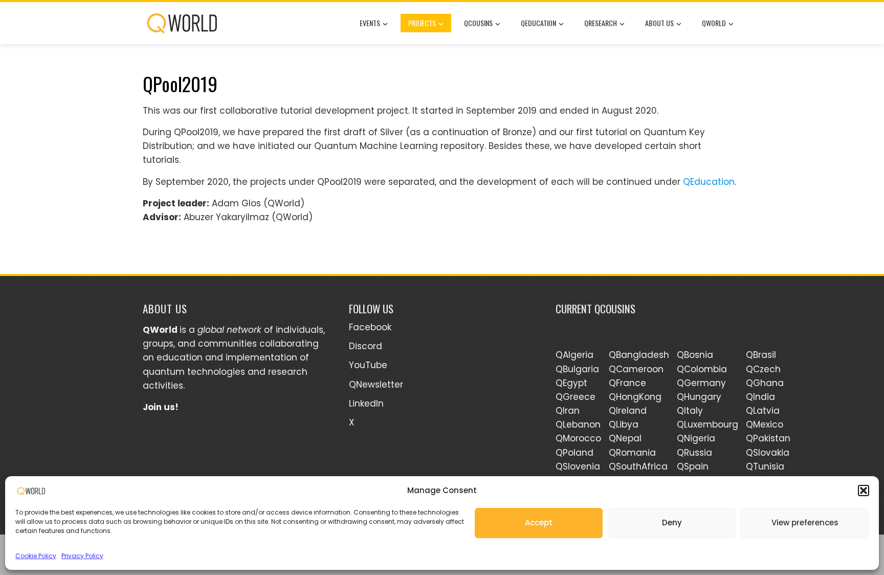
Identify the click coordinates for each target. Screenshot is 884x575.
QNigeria (696, 438)
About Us (659, 22)
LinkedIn (366, 403)
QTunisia (765, 466)
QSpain (693, 466)
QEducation (538, 22)
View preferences (804, 522)
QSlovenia (578, 466)
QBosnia (695, 355)
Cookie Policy (35, 555)
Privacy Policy (82, 555)
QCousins (478, 22)
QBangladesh (639, 355)
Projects (422, 22)
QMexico (764, 424)
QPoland (574, 452)
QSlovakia (767, 452)
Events (370, 22)
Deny (672, 522)
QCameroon (636, 369)
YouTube (368, 365)
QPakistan (768, 438)
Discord (365, 346)
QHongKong (635, 397)
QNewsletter (376, 384)
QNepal (625, 438)
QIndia (760, 397)
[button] (863, 490)
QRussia (694, 452)
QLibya (623, 424)
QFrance (627, 383)
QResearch (600, 22)
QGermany (701, 383)
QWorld (714, 22)
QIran (568, 410)
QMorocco (578, 438)
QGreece (575, 397)
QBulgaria (577, 369)
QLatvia (763, 410)
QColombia (702, 369)
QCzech (763, 369)
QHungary (699, 397)
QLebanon (578, 424)
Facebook (370, 327)
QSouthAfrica (638, 466)
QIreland (628, 410)
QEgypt (571, 383)
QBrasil (761, 355)
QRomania (632, 452)
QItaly (690, 410)
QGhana (765, 383)
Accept (538, 522)
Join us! (161, 407)
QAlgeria (574, 355)
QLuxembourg (707, 424)
